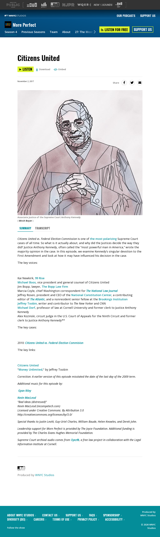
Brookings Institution (113, 299)
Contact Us (49, 515)
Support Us (147, 16)
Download (44, 69)
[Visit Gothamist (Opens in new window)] (44, 5)
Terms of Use (60, 519)
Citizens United (28, 365)
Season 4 (11, 32)
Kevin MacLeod (27, 398)
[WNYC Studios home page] (19, 15)
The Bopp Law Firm (55, 286)
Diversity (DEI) (16, 519)
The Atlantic (37, 299)
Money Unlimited (30, 369)
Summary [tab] (25, 228)
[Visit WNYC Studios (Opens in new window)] (55, 4)
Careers (39, 519)
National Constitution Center (91, 295)
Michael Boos (27, 282)
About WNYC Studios (20, 515)
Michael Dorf (26, 308)
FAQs (92, 515)
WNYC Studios (44, 475)
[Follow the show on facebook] (29, 527)
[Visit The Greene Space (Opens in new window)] (118, 5)
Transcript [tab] (42, 228)
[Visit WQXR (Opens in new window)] (84, 4)
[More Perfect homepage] (9, 24)
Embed (62, 69)
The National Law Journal (102, 291)
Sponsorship (111, 515)
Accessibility (113, 519)
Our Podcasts (126, 16)
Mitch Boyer (25, 220)
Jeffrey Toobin (27, 303)
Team (54, 32)
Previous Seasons (33, 32)
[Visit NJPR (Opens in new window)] (68, 5)
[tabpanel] (80, 341)
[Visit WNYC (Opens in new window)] (32, 5)
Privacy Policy (87, 519)
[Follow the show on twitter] (35, 527)
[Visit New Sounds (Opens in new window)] (103, 5)
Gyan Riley (24, 390)
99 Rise (40, 278)
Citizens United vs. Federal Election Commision (54, 343)
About (66, 32)
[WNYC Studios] (21, 469)
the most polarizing (103, 239)
